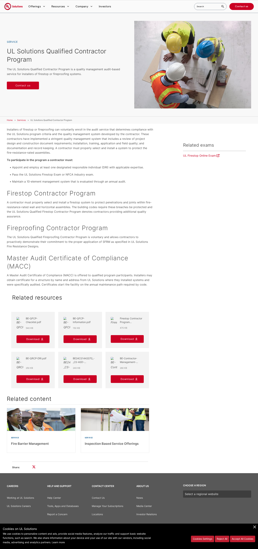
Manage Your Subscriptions (107, 506)
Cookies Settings (202, 538)
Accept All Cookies (242, 538)
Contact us (241, 6)
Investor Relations (146, 514)
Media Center (144, 506)
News (139, 497)
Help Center (54, 497)
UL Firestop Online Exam (199, 155)
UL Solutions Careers (19, 506)
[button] (37, 6)
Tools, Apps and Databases (63, 506)
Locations (97, 514)
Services (21, 120)
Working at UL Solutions (20, 497)
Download (33, 339)
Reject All (222, 538)
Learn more (58, 542)
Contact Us (98, 497)
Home (10, 120)
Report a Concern (57, 514)
